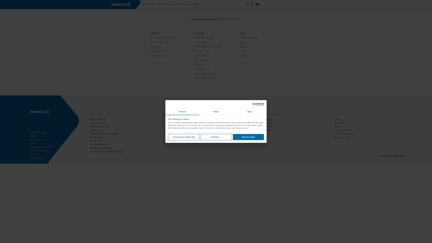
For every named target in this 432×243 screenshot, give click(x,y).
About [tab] (249, 112)
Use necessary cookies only (184, 137)
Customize (214, 137)
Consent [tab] (182, 112)
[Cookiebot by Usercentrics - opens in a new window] (254, 104)
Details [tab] (216, 112)
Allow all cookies (248, 137)
